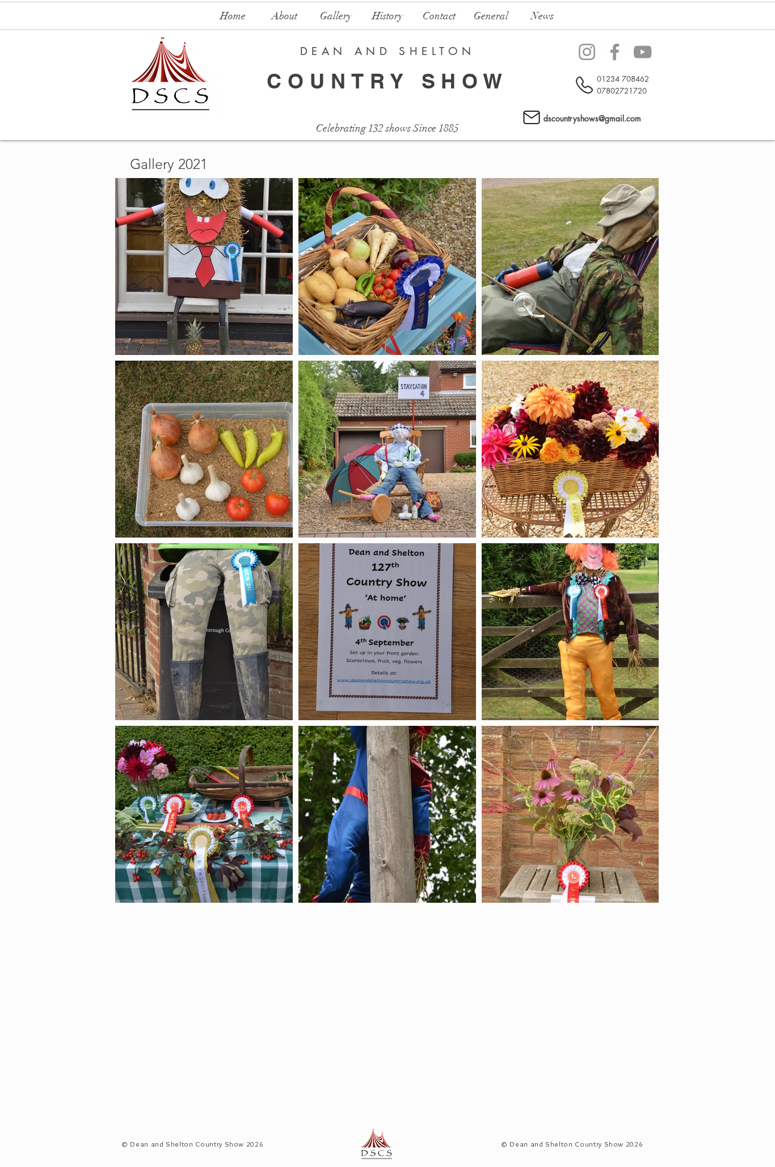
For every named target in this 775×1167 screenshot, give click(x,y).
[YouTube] (642, 52)
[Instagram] (587, 52)
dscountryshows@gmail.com (592, 118)
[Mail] (531, 117)
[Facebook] (615, 52)
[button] (284, 15)
